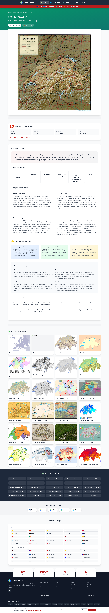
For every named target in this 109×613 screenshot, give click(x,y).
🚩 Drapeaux (75, 2)
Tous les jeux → (91, 595)
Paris (72, 582)
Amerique (58, 589)
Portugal (36, 604)
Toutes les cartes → (45, 595)
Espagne (30, 604)
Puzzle (89, 593)
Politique (42, 593)
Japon (60, 604)
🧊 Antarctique (74, 6)
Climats (41, 589)
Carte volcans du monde (54, 483)
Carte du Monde (44, 582)
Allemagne (47, 604)
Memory (89, 591)
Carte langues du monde (73, 491)
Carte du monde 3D (92, 478)
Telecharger (28, 25)
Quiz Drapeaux (91, 586)
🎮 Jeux (84, 2)
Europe (25, 12)
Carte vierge (43, 591)
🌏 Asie (45, 6)
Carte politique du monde (73, 495)
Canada (55, 604)
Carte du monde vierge (36, 478)
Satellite (42, 584)
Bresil (72, 604)
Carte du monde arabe (73, 483)
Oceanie (58, 591)
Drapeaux (96, 604)
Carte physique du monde (54, 491)
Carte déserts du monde (36, 495)
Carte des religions (54, 487)
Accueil (10, 12)
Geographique (43, 586)
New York (73, 584)
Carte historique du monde (54, 495)
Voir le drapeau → (15, 137)
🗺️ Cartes (43, 2)
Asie (57, 584)
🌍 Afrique (51, 6)
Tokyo (73, 586)
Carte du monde (17, 478)
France (11, 604)
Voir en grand (15, 25)
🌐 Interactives (54, 2)
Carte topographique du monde (17, 495)
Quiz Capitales (90, 584)
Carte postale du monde (17, 491)
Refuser (84, 609)
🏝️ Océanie (66, 6)
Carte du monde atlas (36, 487)
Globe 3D (89, 582)
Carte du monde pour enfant (36, 483)
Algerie (77, 604)
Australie (66, 604)
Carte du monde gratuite (73, 478)
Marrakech (74, 591)
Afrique (57, 586)
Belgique (90, 604)
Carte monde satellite (17, 483)
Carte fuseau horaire (92, 495)
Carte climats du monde (92, 483)
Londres (73, 589)
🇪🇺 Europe (39, 6)
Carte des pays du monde (54, 478)
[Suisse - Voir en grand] (54, 72)
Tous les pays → (60, 593)
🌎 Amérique (59, 6)
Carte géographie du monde (17, 487)
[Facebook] (9, 590)
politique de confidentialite (34, 610)
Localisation (90, 589)
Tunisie (83, 604)
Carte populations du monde (92, 491)
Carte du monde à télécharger (91, 487)
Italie (42, 604)
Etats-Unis (17, 604)
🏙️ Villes (65, 2)
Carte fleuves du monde (36, 491)
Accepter (92, 609)
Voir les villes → (25, 137)
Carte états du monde (73, 487)
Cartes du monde (17, 12)
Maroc (23, 604)
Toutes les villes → (76, 593)
